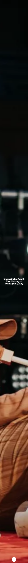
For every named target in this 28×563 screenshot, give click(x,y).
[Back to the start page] (14, 559)
